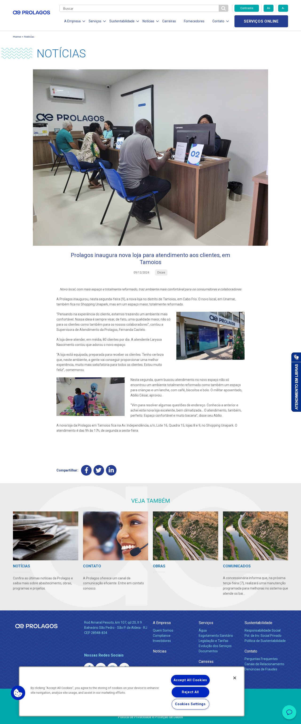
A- (283, 8)
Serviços (206, 623)
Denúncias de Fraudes (261, 669)
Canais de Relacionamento (264, 664)
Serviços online (261, 21)
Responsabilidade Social (263, 630)
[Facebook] (86, 470)
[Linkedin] (111, 470)
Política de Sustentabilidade (265, 641)
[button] (18, 692)
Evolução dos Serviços (215, 646)
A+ (268, 8)
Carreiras (169, 21)
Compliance (161, 635)
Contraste (246, 8)
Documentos (208, 651)
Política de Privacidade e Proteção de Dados (150, 717)
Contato (251, 651)
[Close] (235, 678)
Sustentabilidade (258, 623)
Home (17, 36)
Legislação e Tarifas (213, 641)
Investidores (162, 641)
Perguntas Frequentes (261, 659)
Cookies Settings (190, 704)
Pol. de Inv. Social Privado (263, 635)
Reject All (190, 692)
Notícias (29, 36)
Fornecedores (194, 21)
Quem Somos (163, 630)
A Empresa (162, 623)
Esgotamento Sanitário (216, 635)
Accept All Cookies (190, 680)
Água (203, 630)
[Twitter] (99, 470)
